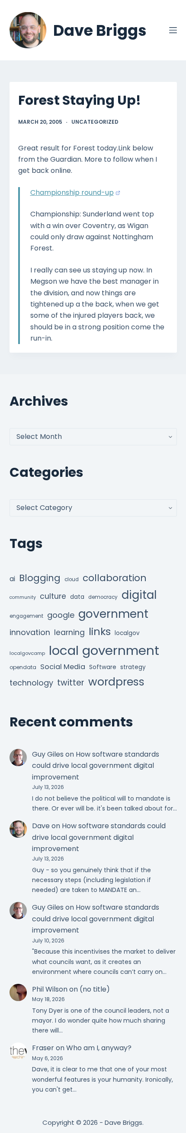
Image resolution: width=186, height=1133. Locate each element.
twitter (70, 683)
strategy (133, 667)
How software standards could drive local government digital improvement (95, 765)
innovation (30, 632)
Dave (41, 826)
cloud (71, 579)
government (113, 614)
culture (53, 596)
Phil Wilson (49, 989)
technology (31, 682)
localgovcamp (27, 653)
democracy (103, 597)
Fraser (43, 1048)
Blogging (40, 578)
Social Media (62, 667)
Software (102, 667)
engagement (26, 616)
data (77, 597)
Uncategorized (95, 121)
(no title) (95, 989)
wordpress (116, 681)
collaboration (115, 578)
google (60, 615)
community (23, 597)
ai (12, 578)
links (100, 631)
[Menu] (173, 30)
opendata (23, 667)
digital (139, 595)
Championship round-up (72, 192)
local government (104, 650)
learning (69, 632)
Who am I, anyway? (98, 1048)
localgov (127, 633)
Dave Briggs (100, 30)
